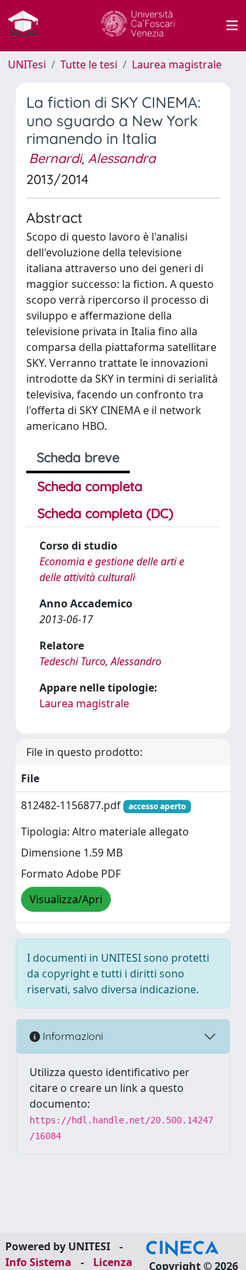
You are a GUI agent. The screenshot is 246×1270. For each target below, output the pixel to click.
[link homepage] (28, 25)
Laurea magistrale (177, 64)
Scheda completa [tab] (89, 486)
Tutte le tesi (88, 64)
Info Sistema (38, 1262)
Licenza (113, 1262)
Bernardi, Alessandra (92, 158)
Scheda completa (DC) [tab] (105, 513)
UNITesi (27, 64)
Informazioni (71, 1036)
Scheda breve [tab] (78, 457)
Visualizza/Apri (66, 899)
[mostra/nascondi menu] (232, 25)
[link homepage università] (138, 25)
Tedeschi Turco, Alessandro (100, 661)
